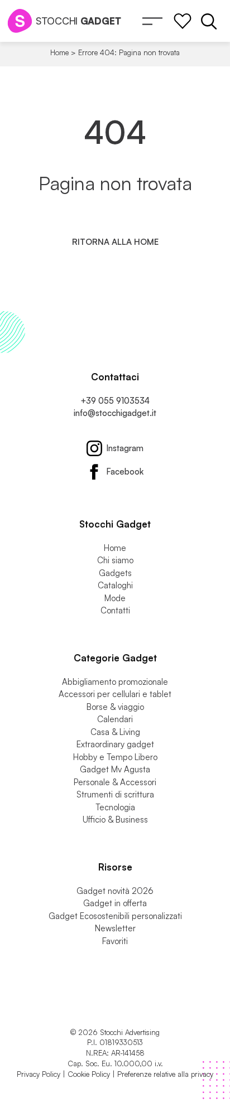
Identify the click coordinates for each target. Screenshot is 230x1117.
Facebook (124, 471)
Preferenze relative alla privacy (165, 1074)
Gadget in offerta (115, 903)
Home (59, 52)
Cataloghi (115, 585)
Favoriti (115, 941)
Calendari (115, 719)
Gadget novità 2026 (115, 891)
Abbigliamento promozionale (115, 681)
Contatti (115, 610)
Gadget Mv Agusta (115, 769)
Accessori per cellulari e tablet (115, 694)
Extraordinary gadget (115, 744)
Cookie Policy (89, 1074)
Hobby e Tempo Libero (115, 757)
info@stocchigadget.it (115, 413)
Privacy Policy (38, 1074)
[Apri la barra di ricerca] (209, 21)
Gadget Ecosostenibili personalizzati (115, 916)
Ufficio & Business (115, 819)
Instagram (124, 448)
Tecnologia (115, 807)
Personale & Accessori (115, 782)
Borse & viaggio (115, 707)
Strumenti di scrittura (115, 794)
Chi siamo (115, 560)
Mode (115, 598)
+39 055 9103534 (115, 400)
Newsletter (115, 928)
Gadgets (115, 573)
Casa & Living (115, 732)
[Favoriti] (182, 21)
